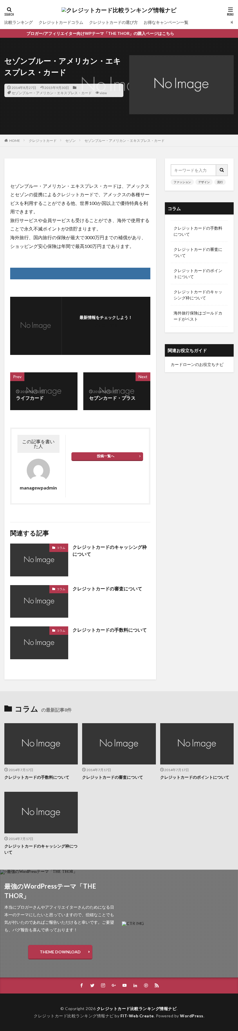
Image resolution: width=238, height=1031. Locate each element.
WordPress (191, 1015)
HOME (14, 140)
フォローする (106, 325)
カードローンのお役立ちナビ (197, 364)
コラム (61, 547)
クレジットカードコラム (61, 22)
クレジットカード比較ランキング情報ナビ (137, 1008)
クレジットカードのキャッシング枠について (110, 550)
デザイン (204, 182)
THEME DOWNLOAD (60, 951)
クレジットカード (43, 140)
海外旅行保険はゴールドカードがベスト (198, 315)
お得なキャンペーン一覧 (166, 22)
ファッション (182, 182)
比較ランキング (18, 22)
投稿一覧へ (105, 456)
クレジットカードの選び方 (113, 22)
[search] (222, 170)
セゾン (70, 140)
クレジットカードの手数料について (110, 629)
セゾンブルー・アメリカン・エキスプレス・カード (52, 93)
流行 (220, 182)
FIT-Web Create (137, 1015)
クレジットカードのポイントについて (198, 273)
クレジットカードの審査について (107, 588)
